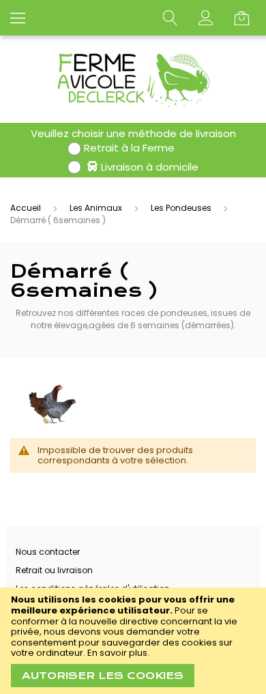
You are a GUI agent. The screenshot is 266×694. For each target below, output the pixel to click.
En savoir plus (117, 652)
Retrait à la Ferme (129, 148)
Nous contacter (48, 552)
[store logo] (133, 79)
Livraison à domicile (149, 167)
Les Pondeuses (182, 208)
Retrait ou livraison (54, 570)
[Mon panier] (245, 17)
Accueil (26, 208)
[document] (133, 640)
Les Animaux (97, 208)
